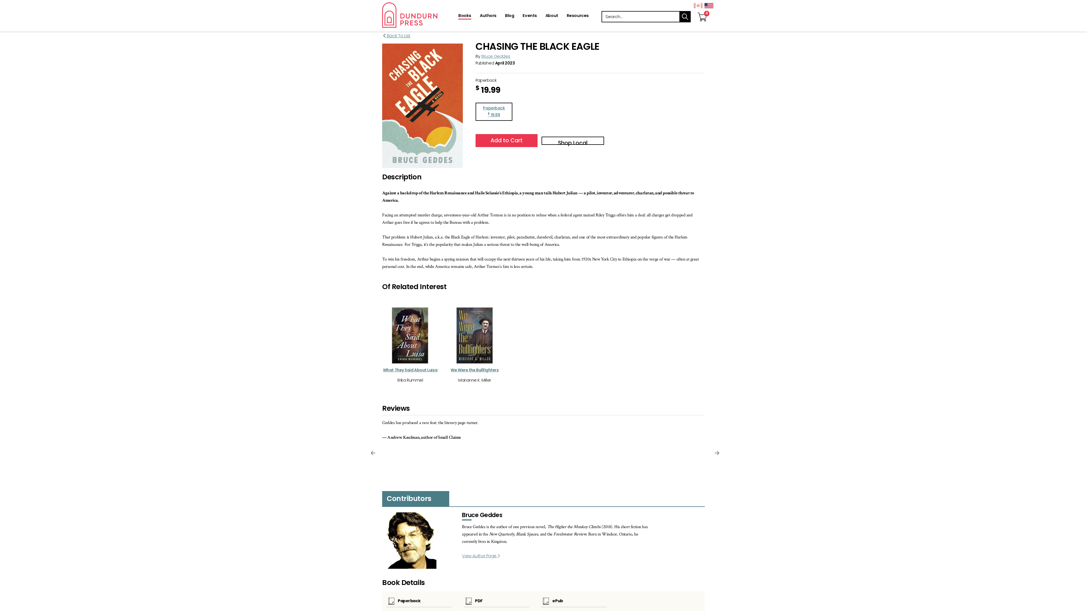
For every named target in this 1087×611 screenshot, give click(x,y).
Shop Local (573, 142)
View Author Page (479, 556)
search (685, 16)
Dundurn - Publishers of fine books (419, 15)
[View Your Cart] (702, 11)
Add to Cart (507, 140)
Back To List (398, 36)
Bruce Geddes (496, 56)
